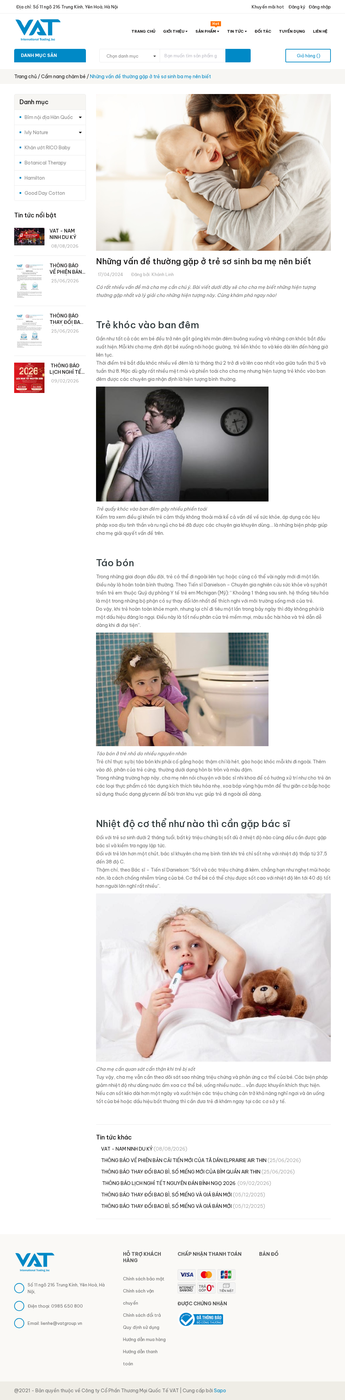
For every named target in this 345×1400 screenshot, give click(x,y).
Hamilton (35, 178)
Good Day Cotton (45, 193)
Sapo (220, 1391)
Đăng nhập (320, 6)
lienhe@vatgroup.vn (61, 1323)
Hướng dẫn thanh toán (140, 1357)
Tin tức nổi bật (35, 215)
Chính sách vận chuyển (138, 1297)
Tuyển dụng (292, 31)
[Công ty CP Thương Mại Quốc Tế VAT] (34, 1261)
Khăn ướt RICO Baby (47, 148)
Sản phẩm (207, 30)
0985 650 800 (67, 1306)
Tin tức (236, 31)
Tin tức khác (114, 1137)
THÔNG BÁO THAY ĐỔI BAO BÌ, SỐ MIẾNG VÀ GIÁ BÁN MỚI (183, 1195)
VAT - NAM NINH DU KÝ (144, 1149)
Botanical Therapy (45, 163)
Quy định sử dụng (141, 1327)
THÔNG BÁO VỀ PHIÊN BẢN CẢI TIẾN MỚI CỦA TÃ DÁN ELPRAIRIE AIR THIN (201, 1160)
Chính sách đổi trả (142, 1315)
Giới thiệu (174, 31)
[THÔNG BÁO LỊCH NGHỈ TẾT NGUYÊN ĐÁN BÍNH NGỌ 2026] (29, 378)
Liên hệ (320, 31)
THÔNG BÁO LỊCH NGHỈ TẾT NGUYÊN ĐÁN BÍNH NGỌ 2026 (186, 1183)
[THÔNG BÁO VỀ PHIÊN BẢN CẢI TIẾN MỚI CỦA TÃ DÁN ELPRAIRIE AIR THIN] (29, 282)
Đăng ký (296, 6)
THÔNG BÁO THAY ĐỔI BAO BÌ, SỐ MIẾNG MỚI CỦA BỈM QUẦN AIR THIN (198, 1172)
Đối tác (263, 31)
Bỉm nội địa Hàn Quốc (49, 117)
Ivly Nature (36, 132)
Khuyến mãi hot (267, 6)
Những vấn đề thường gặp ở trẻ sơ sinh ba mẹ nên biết (203, 261)
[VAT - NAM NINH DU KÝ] (29, 236)
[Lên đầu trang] (331, 1378)
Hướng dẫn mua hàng (144, 1339)
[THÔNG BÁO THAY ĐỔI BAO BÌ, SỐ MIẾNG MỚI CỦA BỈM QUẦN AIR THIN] (29, 332)
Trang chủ (143, 31)
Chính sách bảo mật (143, 1278)
